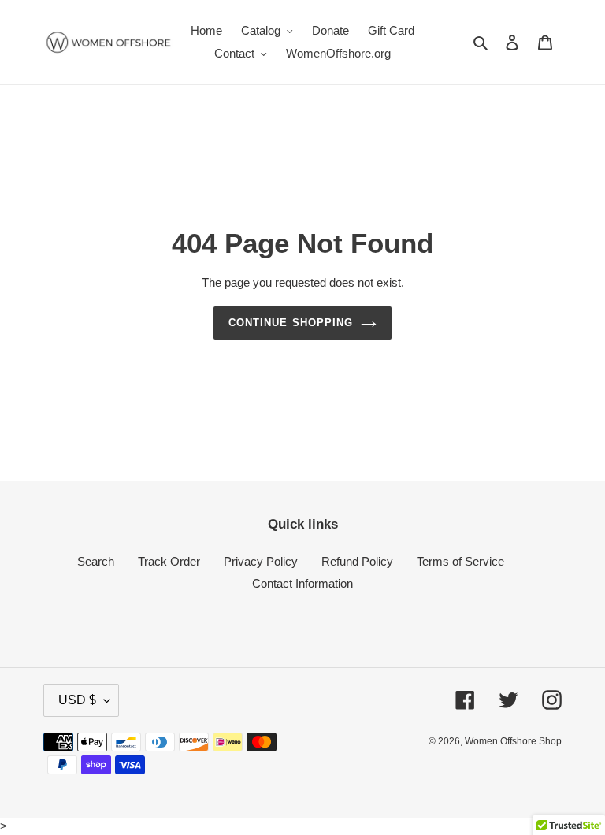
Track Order (169, 561)
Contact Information (302, 583)
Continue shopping (290, 322)
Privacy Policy (261, 561)
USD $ (77, 700)
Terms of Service (460, 561)
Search (95, 561)
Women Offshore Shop (513, 741)
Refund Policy (357, 561)
